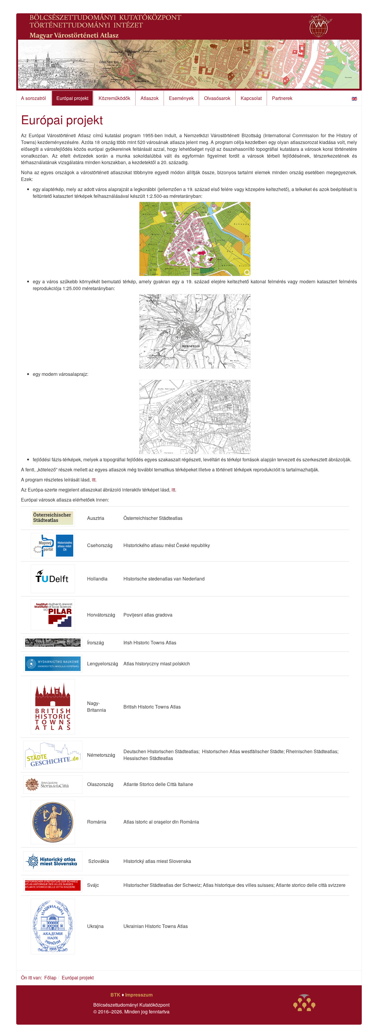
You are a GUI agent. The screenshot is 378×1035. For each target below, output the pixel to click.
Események (181, 98)
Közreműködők (114, 98)
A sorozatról (33, 98)
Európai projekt (72, 98)
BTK (115, 994)
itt (93, 479)
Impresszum (139, 994)
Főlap (50, 977)
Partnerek (282, 98)
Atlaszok (150, 98)
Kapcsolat (251, 98)
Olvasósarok (217, 98)
